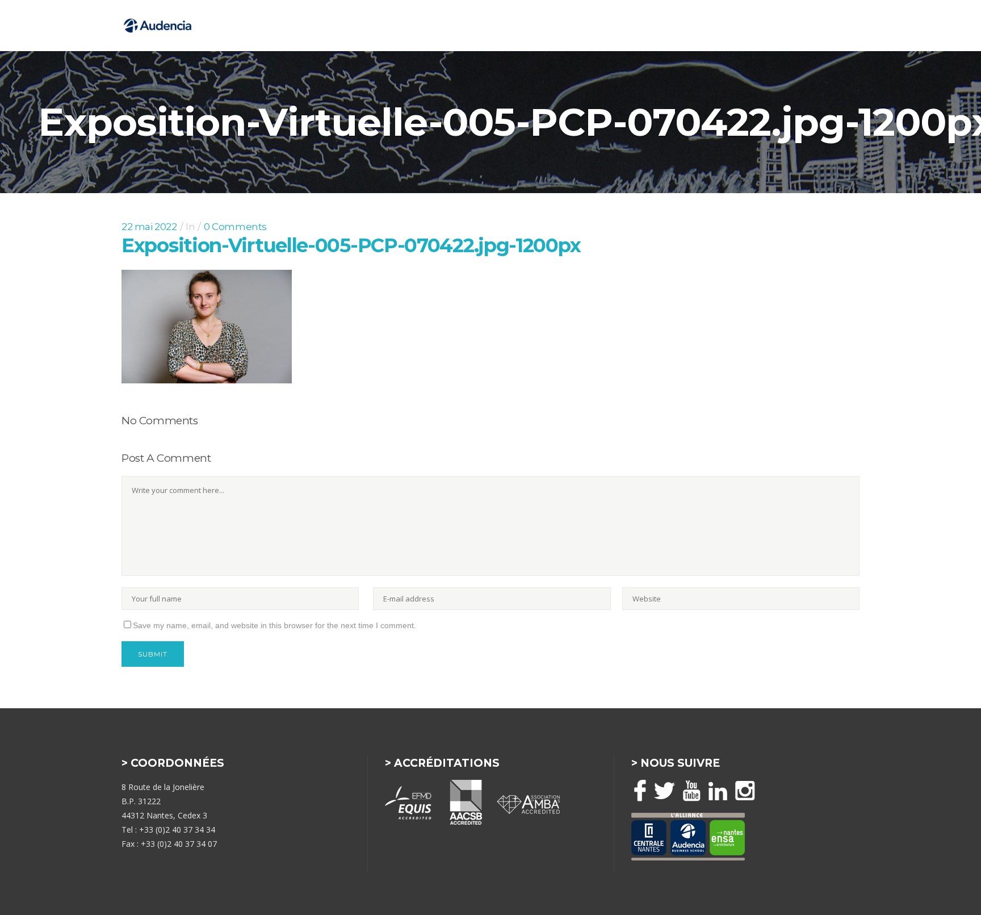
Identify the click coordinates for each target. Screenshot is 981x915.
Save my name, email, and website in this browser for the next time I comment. (274, 625)
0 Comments (235, 226)
